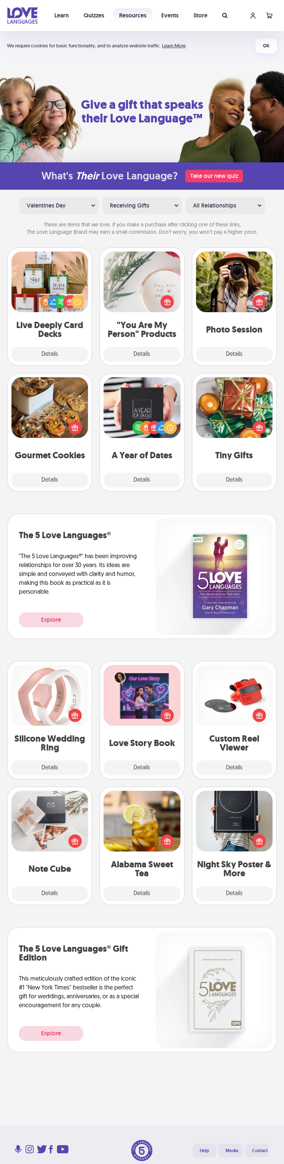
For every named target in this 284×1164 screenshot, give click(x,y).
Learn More (174, 46)
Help (204, 1151)
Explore (51, 620)
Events (170, 15)
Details (49, 354)
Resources (132, 15)
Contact (260, 1151)
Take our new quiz (214, 176)
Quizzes (94, 15)
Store (200, 15)
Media (232, 1151)
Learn (61, 15)
